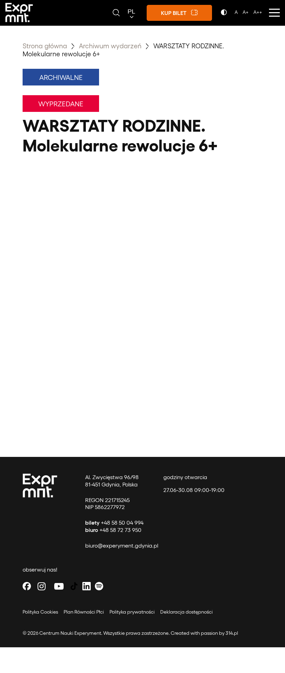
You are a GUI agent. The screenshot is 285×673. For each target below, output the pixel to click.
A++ (257, 12)
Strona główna (45, 45)
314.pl (232, 633)
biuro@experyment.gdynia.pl (121, 545)
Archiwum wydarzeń (111, 45)
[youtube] (59, 586)
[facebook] (27, 586)
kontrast (225, 14)
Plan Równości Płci (84, 612)
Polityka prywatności (132, 612)
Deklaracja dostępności (186, 612)
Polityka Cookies (40, 612)
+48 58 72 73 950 (113, 529)
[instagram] (41, 586)
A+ (246, 12)
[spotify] (99, 586)
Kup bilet (174, 12)
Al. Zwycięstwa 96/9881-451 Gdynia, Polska (112, 480)
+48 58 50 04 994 (114, 522)
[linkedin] (86, 586)
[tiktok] (74, 586)
